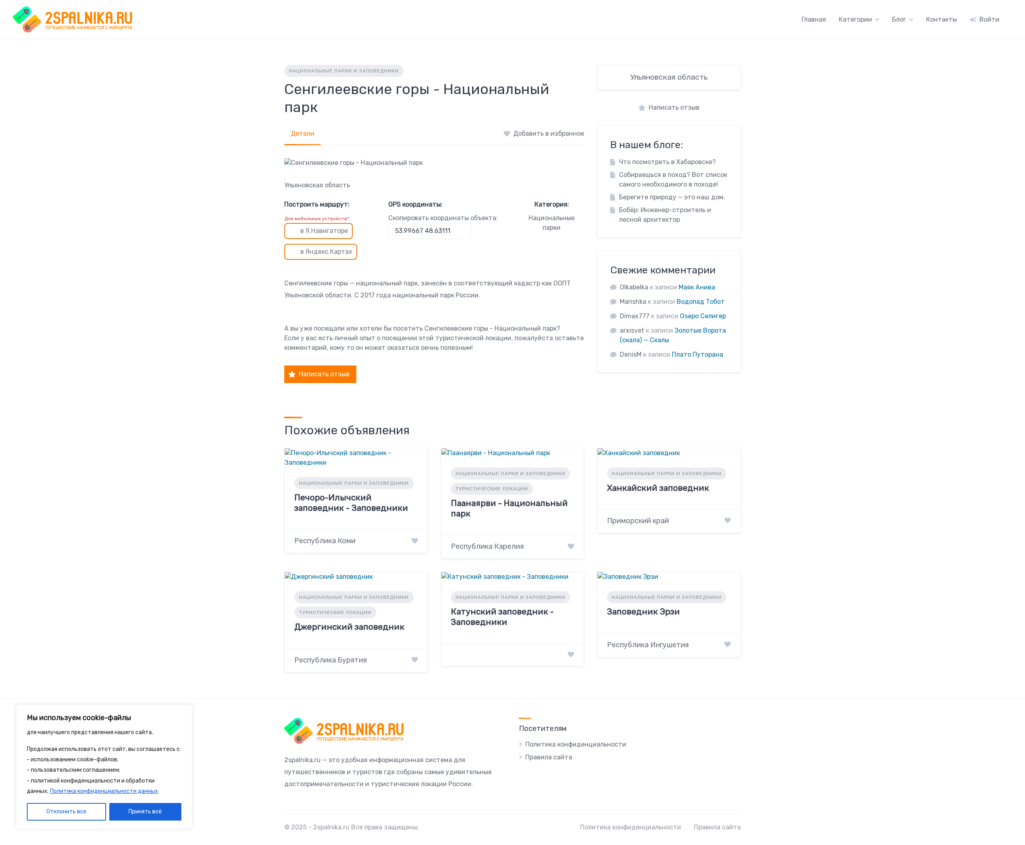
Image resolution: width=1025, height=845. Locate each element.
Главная (814, 19)
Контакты (941, 19)
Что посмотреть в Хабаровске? (667, 162)
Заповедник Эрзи (643, 611)
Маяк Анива (697, 287)
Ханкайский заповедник (658, 488)
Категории (855, 19)
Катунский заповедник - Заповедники (502, 616)
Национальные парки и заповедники (344, 71)
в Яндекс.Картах (326, 251)
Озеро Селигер (703, 316)
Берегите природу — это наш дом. (672, 197)
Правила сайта (548, 757)
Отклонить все (66, 811)
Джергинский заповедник (349, 627)
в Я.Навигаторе (324, 231)
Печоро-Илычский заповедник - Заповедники (351, 502)
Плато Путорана (697, 354)
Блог (899, 19)
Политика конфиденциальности (575, 744)
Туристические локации (492, 489)
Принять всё (145, 811)
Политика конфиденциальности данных (104, 791)
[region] (104, 767)
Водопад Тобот (701, 301)
